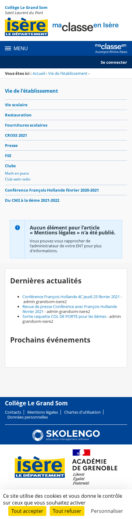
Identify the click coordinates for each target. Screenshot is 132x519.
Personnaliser (107, 511)
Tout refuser (67, 511)
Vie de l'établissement (67, 73)
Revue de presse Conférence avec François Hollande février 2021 (69, 309)
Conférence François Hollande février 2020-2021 (52, 190)
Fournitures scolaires (26, 125)
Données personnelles (27, 417)
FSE (8, 155)
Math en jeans (17, 173)
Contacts (13, 412)
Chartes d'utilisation (82, 412)
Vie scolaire (16, 104)
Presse (11, 145)
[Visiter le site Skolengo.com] (66, 439)
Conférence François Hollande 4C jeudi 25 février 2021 (71, 296)
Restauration (18, 115)
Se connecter (114, 62)
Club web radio (17, 179)
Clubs (10, 165)
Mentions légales (42, 412)
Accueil (39, 73)
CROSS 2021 (16, 135)
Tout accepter (27, 511)
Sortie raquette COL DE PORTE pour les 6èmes (64, 316)
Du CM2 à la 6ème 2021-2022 (32, 200)
